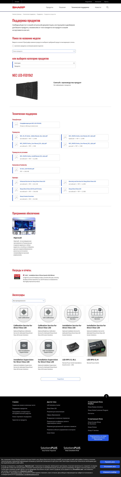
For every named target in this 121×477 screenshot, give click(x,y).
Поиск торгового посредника (21, 417)
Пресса (106, 2)
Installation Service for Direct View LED (71, 326)
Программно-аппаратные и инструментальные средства (21, 413)
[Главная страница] (18, 7)
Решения (62, 7)
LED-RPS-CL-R (92, 359)
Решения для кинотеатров (55, 412)
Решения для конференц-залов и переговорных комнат (58, 422)
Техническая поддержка (80, 7)
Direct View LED (52, 408)
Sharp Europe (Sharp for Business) (94, 423)
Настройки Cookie (16, 473)
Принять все (110, 462)
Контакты (91, 413)
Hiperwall (18, 237)
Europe (17, 2)
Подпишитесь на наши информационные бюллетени (98, 437)
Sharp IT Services (93, 430)
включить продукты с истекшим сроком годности (29, 46)
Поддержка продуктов (19, 408)
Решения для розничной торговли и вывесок (61, 426)
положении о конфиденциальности (27, 474)
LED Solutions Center (53, 405)
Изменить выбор (109, 472)
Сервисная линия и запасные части (23, 405)
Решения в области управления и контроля (61, 430)
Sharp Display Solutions (95, 407)
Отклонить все (110, 466)
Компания (98, 2)
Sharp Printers (92, 427)
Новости (98, 7)
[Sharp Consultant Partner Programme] (72, 449)
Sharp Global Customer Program (98, 410)
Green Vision (51, 433)
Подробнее (88, 2)
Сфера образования (53, 415)
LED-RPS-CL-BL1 (69, 359)
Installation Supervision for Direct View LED (23, 360)
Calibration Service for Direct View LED (23, 326)
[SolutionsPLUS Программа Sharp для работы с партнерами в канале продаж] (49, 449)
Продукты (49, 7)
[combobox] (44, 51)
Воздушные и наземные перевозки (58, 418)
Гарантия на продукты (19, 420)
